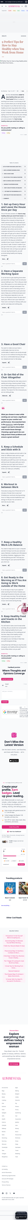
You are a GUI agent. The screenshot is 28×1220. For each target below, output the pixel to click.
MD (17, 91)
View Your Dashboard (15, 831)
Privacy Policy (5, 1182)
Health (9, 10)
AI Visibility (5, 1169)
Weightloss (5, 1156)
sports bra (9, 424)
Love (16, 1125)
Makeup (4, 1128)
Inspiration (4, 10)
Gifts (3, 1116)
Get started (21, 864)
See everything (6, 905)
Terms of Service (6, 1185)
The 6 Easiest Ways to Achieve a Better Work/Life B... (14, 975)
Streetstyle (4, 1147)
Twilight (4, 1153)
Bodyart (17, 1094)
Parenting (4, 1138)
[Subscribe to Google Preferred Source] (10, 711)
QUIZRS (25, 134)
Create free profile (14, 827)
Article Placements (7, 1172)
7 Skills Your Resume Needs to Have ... (14, 947)
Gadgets (4, 1112)
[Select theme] (22, 6)
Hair (16, 1116)
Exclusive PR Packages (7, 1178)
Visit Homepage (14, 1064)
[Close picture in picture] (16, 1213)
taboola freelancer (14, 971)
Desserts (17, 1100)
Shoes (16, 1141)
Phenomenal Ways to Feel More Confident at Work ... (14, 952)
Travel (16, 1150)
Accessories (5, 1087)
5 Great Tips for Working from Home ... (14, 967)
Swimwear (18, 1147)
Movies (23, 10)
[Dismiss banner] (25, 707)
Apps (16, 1087)
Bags (3, 1090)
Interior (4, 1122)
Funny (16, 1109)
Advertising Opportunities (8, 1175)
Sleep (14, 10)
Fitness (17, 1106)
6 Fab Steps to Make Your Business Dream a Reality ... (14, 957)
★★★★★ (23, 36)
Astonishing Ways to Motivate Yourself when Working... (14, 942)
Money (17, 1128)
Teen (3, 1150)
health (4, 36)
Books (3, 1097)
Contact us (4, 1166)
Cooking (4, 1100)
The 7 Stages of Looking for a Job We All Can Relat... (14, 962)
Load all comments (7, 679)
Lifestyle (4, 1125)
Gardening (18, 1112)
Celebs (17, 1097)
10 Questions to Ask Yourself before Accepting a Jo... (14, 937)
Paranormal (18, 1134)
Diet (3, 1103)
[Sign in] (26, 6)
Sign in (8, 837)
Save (23, 91)
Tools (16, 1156)
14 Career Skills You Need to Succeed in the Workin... (14, 980)
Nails (18, 10)
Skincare (4, 1144)
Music (16, 1131)
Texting (3, 133)
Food (3, 1109)
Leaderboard (6, 864)
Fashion (4, 1106)
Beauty (3, 1094)
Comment (5, 702)
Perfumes (17, 1138)
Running (4, 1141)
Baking (17, 1090)
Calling (8, 133)
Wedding (17, 1153)
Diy (16, 1103)
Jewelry (17, 1122)
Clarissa (5, 91)
